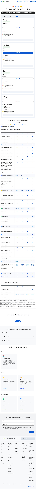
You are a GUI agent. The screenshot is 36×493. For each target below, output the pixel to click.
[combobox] (18, 424)
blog (5, 438)
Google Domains (31, 471)
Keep (1, 462)
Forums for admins (31, 453)
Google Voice (16, 451)
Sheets (2, 455)
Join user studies (31, 480)
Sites (1, 460)
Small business (10, 457)
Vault (8, 449)
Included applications (3, 444)
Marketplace (23, 453)
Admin (9, 446)
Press (29, 465)
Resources (23, 443)
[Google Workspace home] (5, 1)
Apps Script (2, 463)
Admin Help (30, 446)
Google (2, 483)
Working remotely (24, 445)
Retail (8, 460)
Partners (23, 451)
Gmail (2, 446)
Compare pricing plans (18, 445)
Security (23, 446)
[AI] (14, 4)
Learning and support (31, 444)
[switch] (17, 16)
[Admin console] (19, 1)
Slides (2, 457)
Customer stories (24, 448)
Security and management (10, 444)
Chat (1, 449)
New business (10, 455)
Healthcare (9, 466)
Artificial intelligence (11, 473)
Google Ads (30, 477)
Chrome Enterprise (31, 473)
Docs (1, 454)
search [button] (22, 438)
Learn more (4, 367)
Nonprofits (9, 471)
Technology (9, 465)
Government (9, 468)
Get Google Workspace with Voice (8, 408)
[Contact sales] (26, 1)
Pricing (16, 443)
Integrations (23, 454)
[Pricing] (18, 4)
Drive (1, 452)
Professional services (11, 463)
